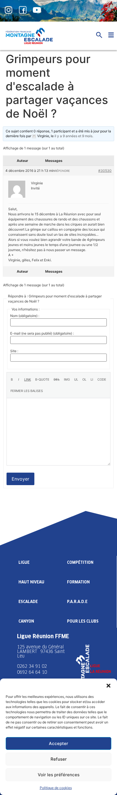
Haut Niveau (31, 582)
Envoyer (20, 479)
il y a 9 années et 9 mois (73, 136)
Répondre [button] (62, 170)
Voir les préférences (59, 774)
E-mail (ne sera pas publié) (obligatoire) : (42, 333)
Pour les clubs (83, 621)
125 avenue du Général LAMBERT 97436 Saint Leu (41, 651)
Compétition (80, 562)
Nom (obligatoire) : (24, 316)
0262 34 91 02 (32, 666)
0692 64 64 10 (32, 672)
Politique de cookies (56, 788)
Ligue (24, 562)
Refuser (59, 759)
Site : (14, 351)
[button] (108, 685)
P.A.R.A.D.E (77, 601)
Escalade (28, 601)
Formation (78, 582)
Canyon (26, 621)
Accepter (58, 743)
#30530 (105, 170)
